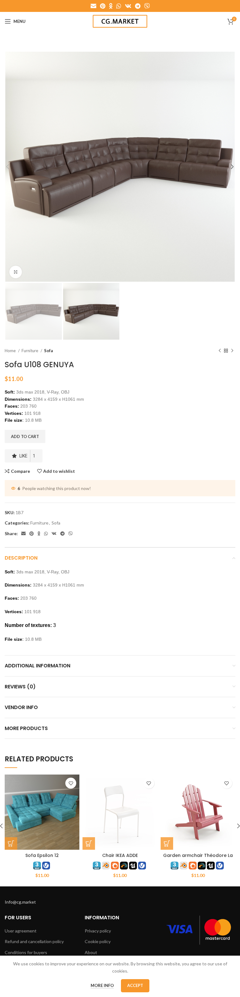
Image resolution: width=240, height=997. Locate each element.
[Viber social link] (147, 6)
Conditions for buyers (26, 952)
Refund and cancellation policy (34, 941)
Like (27, 455)
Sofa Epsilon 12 (42, 855)
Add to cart (25, 436)
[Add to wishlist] (70, 783)
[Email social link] (93, 6)
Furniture (30, 350)
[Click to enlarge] (15, 272)
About (91, 952)
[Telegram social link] (137, 6)
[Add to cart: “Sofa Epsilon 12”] (11, 843)
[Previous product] (220, 350)
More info (102, 985)
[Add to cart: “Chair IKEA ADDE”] (88, 843)
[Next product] (232, 350)
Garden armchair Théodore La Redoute (198, 858)
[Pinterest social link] (102, 6)
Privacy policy (98, 930)
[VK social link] (128, 6)
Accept (135, 985)
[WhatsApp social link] (118, 6)
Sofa (48, 350)
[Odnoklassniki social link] (110, 6)
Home (11, 350)
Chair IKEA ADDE (120, 855)
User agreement (21, 930)
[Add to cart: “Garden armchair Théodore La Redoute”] (167, 843)
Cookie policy (98, 941)
